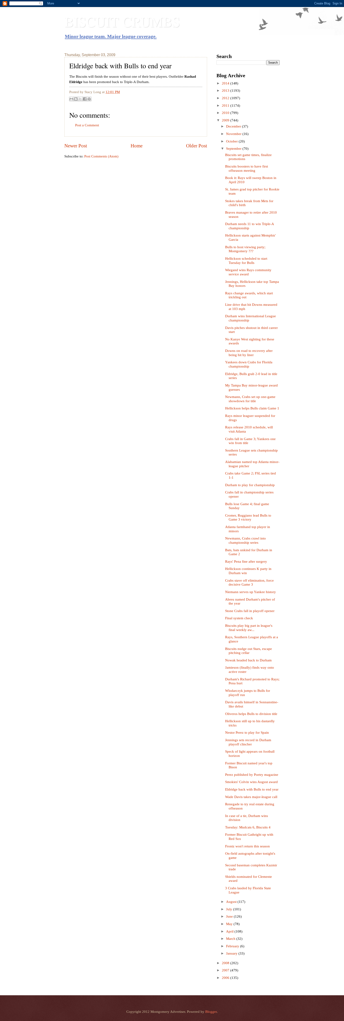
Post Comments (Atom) (101, 156)
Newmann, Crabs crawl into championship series (245, 540)
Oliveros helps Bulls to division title (251, 714)
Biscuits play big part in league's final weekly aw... (248, 628)
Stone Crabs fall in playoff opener (249, 611)
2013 (226, 90)
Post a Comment (87, 125)
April (230, 931)
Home (137, 145)
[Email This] (71, 99)
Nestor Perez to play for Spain (247, 732)
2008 (226, 963)
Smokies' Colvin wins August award (251, 782)
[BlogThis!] (75, 99)
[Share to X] (80, 99)
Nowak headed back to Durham (248, 660)
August (232, 902)
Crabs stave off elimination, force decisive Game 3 (249, 583)
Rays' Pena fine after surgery (246, 561)
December (234, 126)
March (231, 939)
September (234, 148)
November (234, 134)
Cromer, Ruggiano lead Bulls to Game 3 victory (248, 517)
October (232, 141)
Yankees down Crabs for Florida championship (248, 364)
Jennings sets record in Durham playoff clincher (248, 742)
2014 (226, 83)
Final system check (239, 618)
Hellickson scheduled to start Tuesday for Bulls (246, 261)
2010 (226, 113)
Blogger (211, 1012)
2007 (226, 970)
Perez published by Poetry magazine (251, 775)
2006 (226, 978)
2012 (226, 98)
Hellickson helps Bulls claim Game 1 (252, 408)
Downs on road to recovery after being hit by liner (249, 353)
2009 (226, 120)
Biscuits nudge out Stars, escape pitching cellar (248, 651)
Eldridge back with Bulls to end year (251, 789)
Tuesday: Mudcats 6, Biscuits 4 (248, 827)
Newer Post (75, 145)
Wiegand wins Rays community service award (248, 272)
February (233, 946)
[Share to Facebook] (84, 99)
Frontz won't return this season (247, 846)
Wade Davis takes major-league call (251, 797)
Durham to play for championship (250, 485)
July (229, 909)
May (230, 924)
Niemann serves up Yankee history (250, 592)
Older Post (196, 145)
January (232, 953)
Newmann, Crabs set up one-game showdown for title (250, 399)
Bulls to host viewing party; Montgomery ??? (245, 249)
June (230, 916)
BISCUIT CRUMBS (122, 21)
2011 (226, 105)
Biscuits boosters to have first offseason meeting (246, 168)
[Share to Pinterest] (89, 99)
